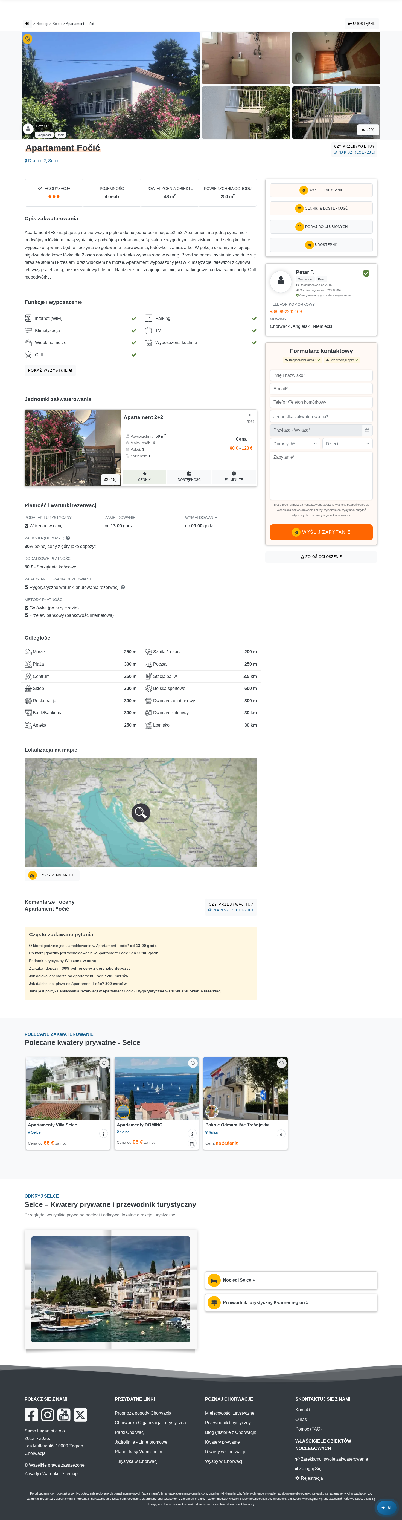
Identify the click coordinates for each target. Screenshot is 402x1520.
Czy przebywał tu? (354, 149)
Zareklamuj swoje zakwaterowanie (334, 1459)
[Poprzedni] (35, 1088)
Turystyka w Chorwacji (137, 1461)
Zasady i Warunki (41, 1473)
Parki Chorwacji (130, 1432)
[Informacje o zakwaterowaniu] (103, 1133)
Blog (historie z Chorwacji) (230, 1432)
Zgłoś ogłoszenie (323, 557)
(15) (112, 480)
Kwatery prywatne (222, 1442)
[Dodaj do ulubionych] (104, 1063)
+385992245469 (286, 311)
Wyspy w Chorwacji (224, 1461)
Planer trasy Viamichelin (138, 1451)
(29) (370, 130)
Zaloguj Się (310, 1468)
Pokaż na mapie (57, 875)
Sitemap (70, 1473)
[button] (141, 812)
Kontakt (302, 1410)
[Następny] (101, 1088)
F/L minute (234, 480)
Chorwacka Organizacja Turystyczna (150, 1422)
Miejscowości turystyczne (229, 1413)
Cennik (144, 480)
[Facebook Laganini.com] (31, 1415)
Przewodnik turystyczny (228, 1422)
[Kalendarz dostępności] (192, 1143)
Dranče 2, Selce (43, 160)
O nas (301, 1419)
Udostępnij (364, 24)
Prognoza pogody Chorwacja (143, 1413)
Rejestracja (311, 1478)
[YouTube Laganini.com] (63, 1415)
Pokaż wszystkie (48, 370)
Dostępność (189, 480)
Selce (57, 24)
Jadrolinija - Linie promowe (141, 1442)
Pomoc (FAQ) (308, 1429)
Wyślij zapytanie (325, 190)
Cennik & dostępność (326, 208)
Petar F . (43, 126)
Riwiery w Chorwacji (225, 1451)
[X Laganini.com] (80, 1415)
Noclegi (42, 24)
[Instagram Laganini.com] (47, 1415)
